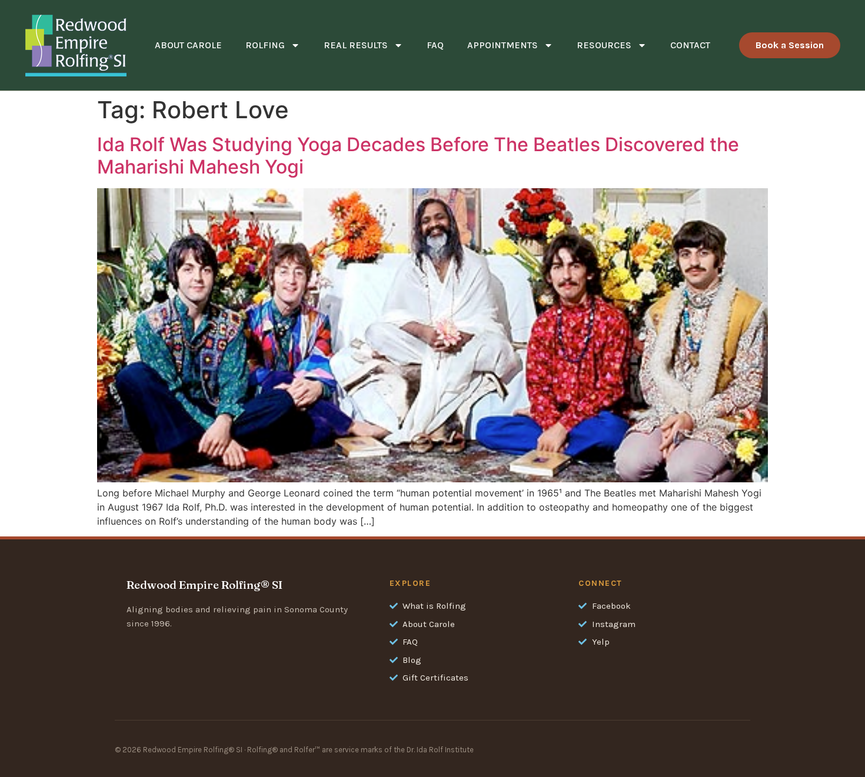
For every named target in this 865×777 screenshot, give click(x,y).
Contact (690, 45)
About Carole (188, 45)
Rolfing (265, 45)
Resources (604, 45)
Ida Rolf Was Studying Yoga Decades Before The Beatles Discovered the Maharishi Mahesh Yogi (418, 155)
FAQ (435, 45)
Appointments (502, 45)
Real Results (356, 45)
